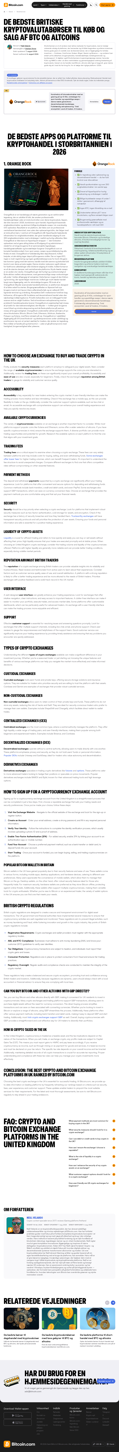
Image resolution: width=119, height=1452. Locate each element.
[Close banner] (74, 700)
